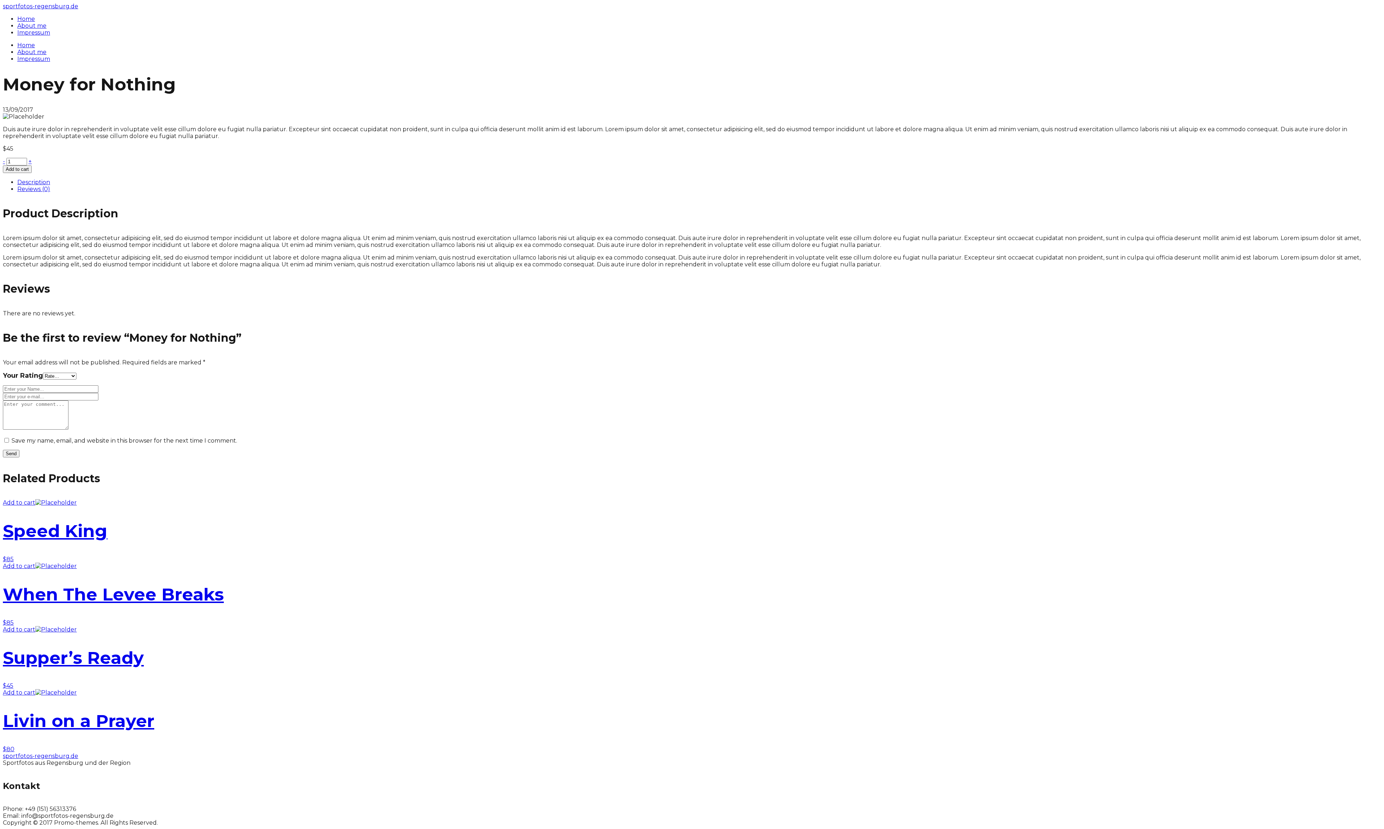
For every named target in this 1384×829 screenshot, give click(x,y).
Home (26, 45)
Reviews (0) (33, 189)
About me (31, 52)
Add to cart (17, 169)
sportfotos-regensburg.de (40, 6)
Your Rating (23, 376)
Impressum (33, 59)
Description (33, 182)
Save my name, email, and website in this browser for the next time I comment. (124, 440)
